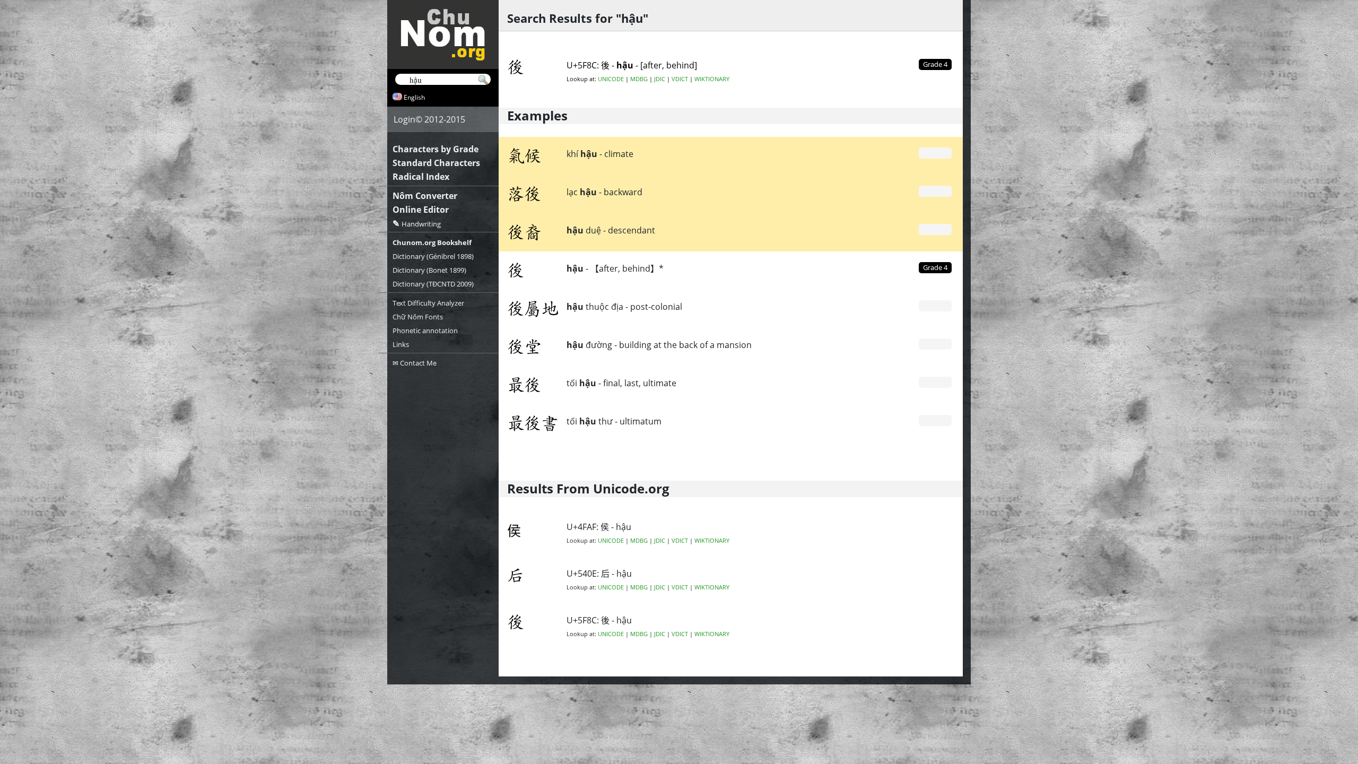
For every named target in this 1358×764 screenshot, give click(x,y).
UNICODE (611, 79)
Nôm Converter (425, 196)
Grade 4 (935, 267)
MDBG (639, 79)
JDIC (659, 79)
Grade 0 (935, 153)
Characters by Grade (435, 149)
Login (404, 119)
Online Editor (421, 209)
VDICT (680, 79)
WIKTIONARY (711, 79)
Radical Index (421, 177)
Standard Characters (436, 163)
